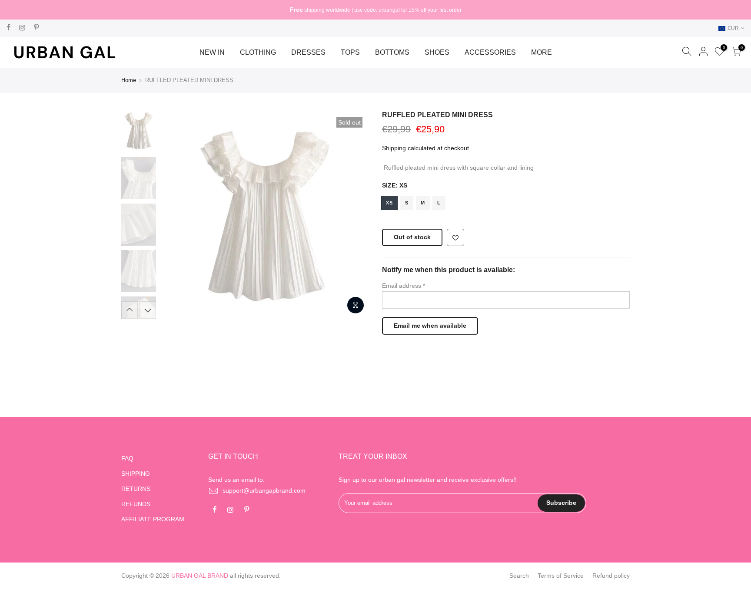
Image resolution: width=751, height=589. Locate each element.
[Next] (354, 214)
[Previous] (175, 214)
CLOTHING (258, 52)
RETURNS (135, 488)
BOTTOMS (392, 52)
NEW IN (212, 52)
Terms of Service (561, 575)
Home (128, 80)
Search (519, 575)
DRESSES (308, 52)
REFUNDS (135, 503)
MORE (541, 52)
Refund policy (611, 575)
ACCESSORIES (490, 52)
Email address (403, 285)
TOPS (350, 52)
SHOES (437, 52)
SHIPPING (135, 473)
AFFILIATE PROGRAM (152, 519)
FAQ (127, 458)
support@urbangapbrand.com (264, 490)
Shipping (394, 148)
